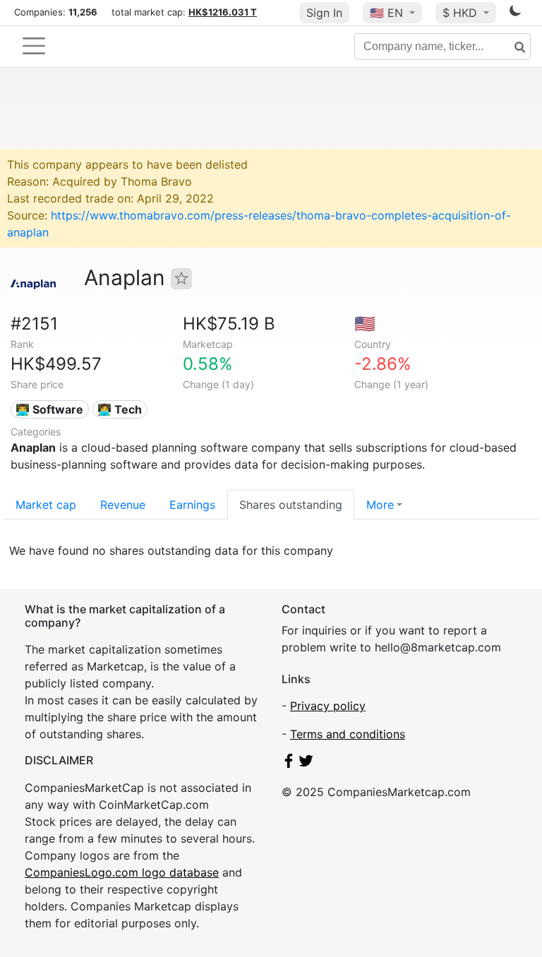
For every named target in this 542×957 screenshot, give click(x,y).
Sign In (324, 13)
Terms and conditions (347, 734)
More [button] (380, 505)
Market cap (46, 505)
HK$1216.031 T (222, 12)
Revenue (122, 505)
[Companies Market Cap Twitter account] (306, 764)
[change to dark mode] (515, 13)
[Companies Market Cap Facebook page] (289, 764)
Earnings (192, 505)
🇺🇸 (386, 13)
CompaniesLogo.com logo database (122, 872)
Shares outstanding (290, 505)
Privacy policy (328, 706)
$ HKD (461, 13)
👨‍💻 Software (49, 409)
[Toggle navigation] (33, 46)
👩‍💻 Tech (119, 409)
